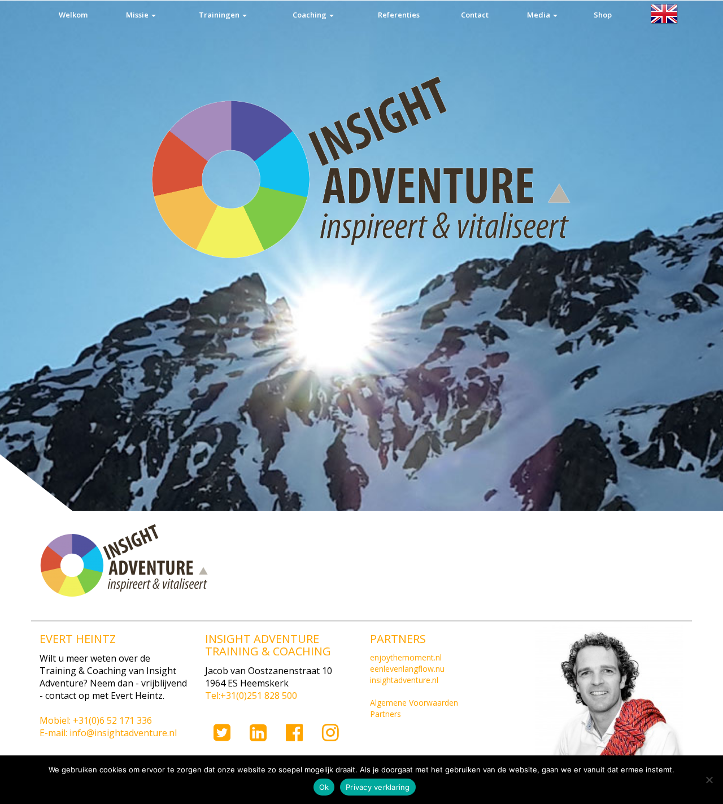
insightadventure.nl (404, 680)
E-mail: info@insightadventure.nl (108, 733)
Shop (603, 15)
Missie (138, 15)
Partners (385, 714)
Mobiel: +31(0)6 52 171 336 (96, 720)
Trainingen (220, 15)
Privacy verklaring (378, 787)
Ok (324, 787)
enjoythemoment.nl (406, 657)
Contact (475, 15)
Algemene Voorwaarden (414, 702)
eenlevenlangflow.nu (407, 668)
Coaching (310, 15)
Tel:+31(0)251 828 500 (251, 695)
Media (539, 15)
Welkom (73, 15)
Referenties (399, 15)
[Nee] (709, 779)
